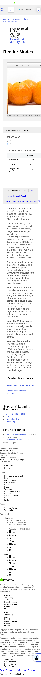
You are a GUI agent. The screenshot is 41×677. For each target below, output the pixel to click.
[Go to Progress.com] (7, 581)
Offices (7, 609)
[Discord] (10, 550)
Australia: (19, 529)
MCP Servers (5, 460)
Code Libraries (12, 419)
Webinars (8, 489)
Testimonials (9, 510)
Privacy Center (10, 664)
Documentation (10, 480)
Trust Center (9, 666)
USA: (17, 520)
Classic (12, 141)
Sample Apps (11, 422)
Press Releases (10, 602)
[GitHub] (10, 547)
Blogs (6, 487)
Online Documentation (15, 414)
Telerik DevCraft (6, 451)
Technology (8, 598)
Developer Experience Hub (14, 476)
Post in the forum (13, 440)
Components (9, 19)
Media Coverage (10, 604)
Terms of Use (9, 660)
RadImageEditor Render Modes (20, 385)
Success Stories (10, 508)
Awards (7, 600)
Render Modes (10, 21)
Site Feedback (10, 662)
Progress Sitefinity (17, 674)
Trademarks (4, 647)
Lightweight (13, 144)
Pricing (7, 468)
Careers (7, 606)
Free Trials (8, 466)
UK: (17, 522)
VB (32, 190)
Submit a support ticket (16, 434)
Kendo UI (3, 455)
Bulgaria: (19, 527)
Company (8, 595)
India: (18, 525)
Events (7, 498)
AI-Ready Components (19, 460)
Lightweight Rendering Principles (16, 392)
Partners (7, 493)
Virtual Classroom (11, 496)
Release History (10, 482)
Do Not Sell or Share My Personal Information (17, 670)
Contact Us (8, 518)
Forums (9, 416)
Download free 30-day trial (20, 40)
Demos (7, 478)
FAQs (6, 500)
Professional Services (12, 491)
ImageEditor (21, 19)
